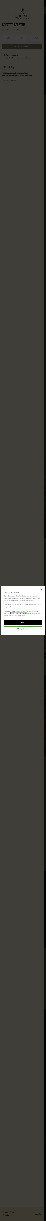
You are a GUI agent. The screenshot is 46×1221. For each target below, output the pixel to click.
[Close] (41, 589)
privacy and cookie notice (19, 613)
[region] (23, 610)
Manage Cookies (23, 629)
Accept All (23, 622)
